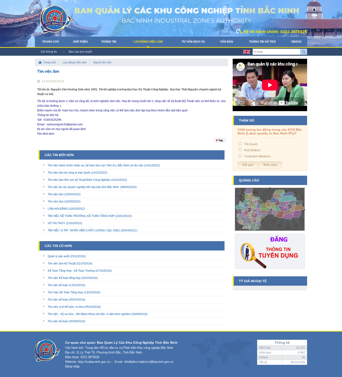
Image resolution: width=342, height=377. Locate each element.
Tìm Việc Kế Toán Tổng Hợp (65, 292)
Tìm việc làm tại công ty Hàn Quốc (69, 172)
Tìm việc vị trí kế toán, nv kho (66, 306)
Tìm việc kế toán (58, 299)
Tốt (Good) (251, 144)
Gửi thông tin (49, 51)
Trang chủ (50, 41)
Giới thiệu (80, 41)
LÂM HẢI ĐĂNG (58, 208)
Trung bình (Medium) (257, 156)
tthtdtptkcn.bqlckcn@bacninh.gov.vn (148, 361)
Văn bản (226, 41)
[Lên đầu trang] (220, 141)
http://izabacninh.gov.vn (94, 361)
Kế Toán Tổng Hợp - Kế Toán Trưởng (71, 270)
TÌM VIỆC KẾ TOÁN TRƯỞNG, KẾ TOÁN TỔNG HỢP (81, 216)
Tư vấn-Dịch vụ (193, 41)
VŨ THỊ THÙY (56, 223)
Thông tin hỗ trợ (262, 41)
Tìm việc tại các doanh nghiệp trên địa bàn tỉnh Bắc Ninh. (84, 187)
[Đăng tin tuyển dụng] (270, 270)
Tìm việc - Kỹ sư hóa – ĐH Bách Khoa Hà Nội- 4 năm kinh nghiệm (89, 314)
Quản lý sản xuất (58, 256)
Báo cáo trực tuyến (80, 51)
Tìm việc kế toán (58, 285)
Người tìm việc (102, 62)
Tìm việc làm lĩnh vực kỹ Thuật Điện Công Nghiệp (79, 180)
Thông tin (108, 41)
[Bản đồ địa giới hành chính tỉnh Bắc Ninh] (270, 232)
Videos (296, 41)
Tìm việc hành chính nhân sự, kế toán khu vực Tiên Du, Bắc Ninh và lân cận (95, 165)
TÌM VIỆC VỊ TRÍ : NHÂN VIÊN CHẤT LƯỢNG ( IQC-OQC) (84, 230)
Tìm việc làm (56, 194)
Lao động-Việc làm (148, 41)
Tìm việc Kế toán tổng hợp (64, 278)
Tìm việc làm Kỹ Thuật (61, 263)
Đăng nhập (72, 366)
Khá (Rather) (252, 150)
